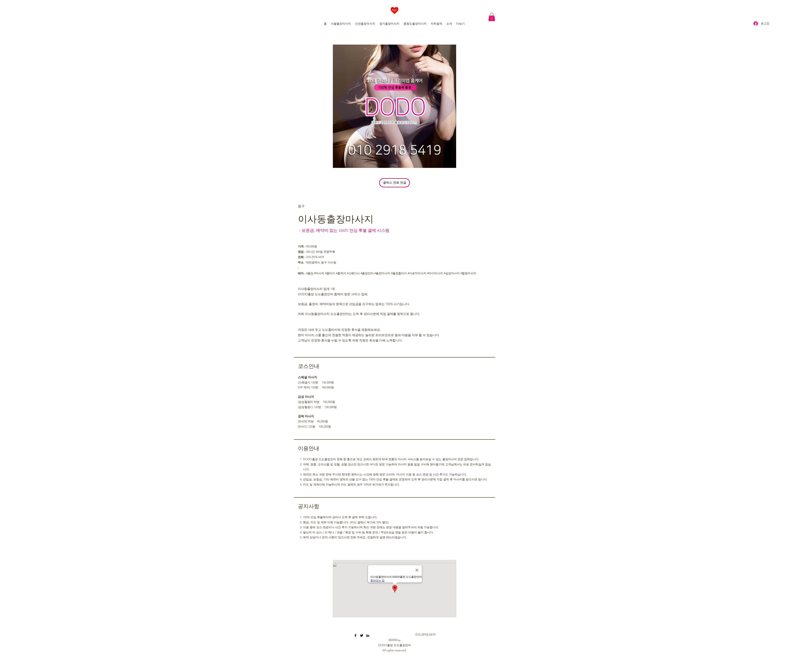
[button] (491, 17)
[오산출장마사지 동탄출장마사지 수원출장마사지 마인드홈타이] (355, 635)
